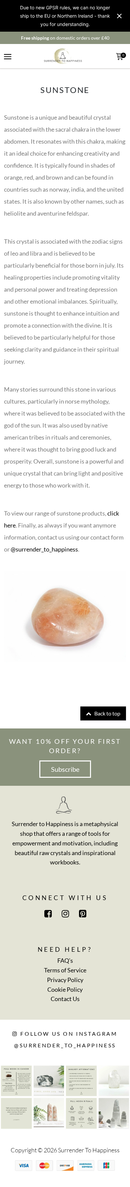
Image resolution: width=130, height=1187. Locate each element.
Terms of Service (65, 970)
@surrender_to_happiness (44, 549)
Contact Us (65, 998)
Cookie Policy (65, 989)
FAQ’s (65, 960)
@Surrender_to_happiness (65, 1045)
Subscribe (65, 769)
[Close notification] (119, 16)
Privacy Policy (65, 979)
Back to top (106, 713)
